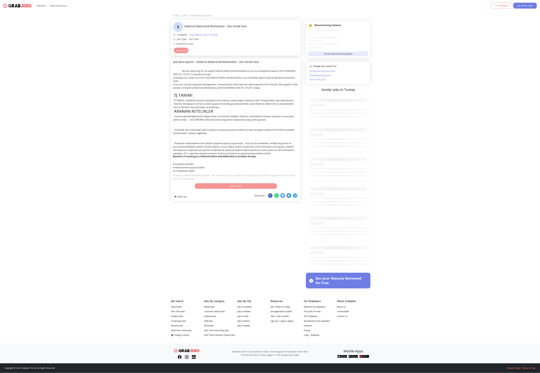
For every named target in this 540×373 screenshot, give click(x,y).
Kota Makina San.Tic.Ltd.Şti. (204, 34)
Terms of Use (529, 368)
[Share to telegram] (289, 195)
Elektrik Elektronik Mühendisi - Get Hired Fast (204, 175)
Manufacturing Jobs (201, 15)
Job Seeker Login (525, 5)
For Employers (501, 5)
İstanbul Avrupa (184, 44)
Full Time (194, 39)
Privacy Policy (514, 368)
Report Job (181, 196)
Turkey (175, 15)
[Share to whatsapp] (276, 195)
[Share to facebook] (270, 195)
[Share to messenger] (282, 195)
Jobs (185, 15)
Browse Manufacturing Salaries (338, 53)
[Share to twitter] (295, 195)
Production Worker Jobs (322, 71)
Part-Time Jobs (317, 79)
